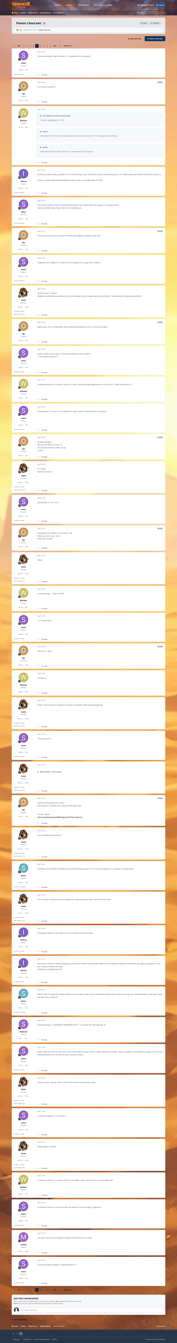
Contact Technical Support (42, 1339)
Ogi (21, 30)
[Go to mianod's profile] (23, 1237)
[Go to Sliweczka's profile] (23, 1024)
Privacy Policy (27, 1339)
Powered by (155, 1339)
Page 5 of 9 (67, 46)
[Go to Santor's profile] (23, 868)
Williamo (23, 121)
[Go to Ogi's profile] (17, 30)
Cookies (54, 1339)
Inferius (23, 181)
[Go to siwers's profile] (23, 55)
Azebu (23, 300)
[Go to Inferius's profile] (23, 174)
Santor (23, 876)
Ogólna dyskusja (44, 30)
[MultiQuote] (38, 75)
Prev (19, 46)
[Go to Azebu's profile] (23, 292)
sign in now (59, 1301)
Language (16, 1339)
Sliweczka (23, 1032)
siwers (23, 63)
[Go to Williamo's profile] (23, 113)
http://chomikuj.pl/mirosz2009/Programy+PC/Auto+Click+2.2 (59, 817)
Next (54, 46)
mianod (23, 1245)
